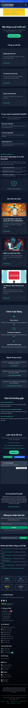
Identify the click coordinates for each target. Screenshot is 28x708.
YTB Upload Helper (7, 558)
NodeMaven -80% (14, 701)
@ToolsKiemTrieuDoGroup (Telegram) (15, 448)
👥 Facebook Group (5, 667)
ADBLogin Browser (7, 548)
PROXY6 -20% (23, 701)
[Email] (6, 600)
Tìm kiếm (23, 538)
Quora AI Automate (7, 555)
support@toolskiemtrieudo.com (15, 445)
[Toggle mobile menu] (25, 5)
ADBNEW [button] (8, 14)
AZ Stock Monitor (6, 561)
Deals (7, 701)
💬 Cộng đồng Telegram (6, 665)
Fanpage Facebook (19, 457)
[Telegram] (4, 600)
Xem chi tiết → (7, 63)
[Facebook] (1, 600)
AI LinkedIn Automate (7, 552)
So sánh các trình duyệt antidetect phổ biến (13, 568)
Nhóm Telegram (8, 457)
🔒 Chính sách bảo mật (6, 676)
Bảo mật (19, 703)
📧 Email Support (5, 668)
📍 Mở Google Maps (21, 468)
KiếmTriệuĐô (7, 5)
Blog (8, 703)
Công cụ (2, 701)
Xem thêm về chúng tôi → (14, 506)
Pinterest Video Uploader (8, 565)
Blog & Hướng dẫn (5, 658)
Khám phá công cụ (14, 36)
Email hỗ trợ (14, 452)
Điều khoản (13, 703)
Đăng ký (14, 527)
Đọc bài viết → (7, 263)
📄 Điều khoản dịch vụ (6, 674)
